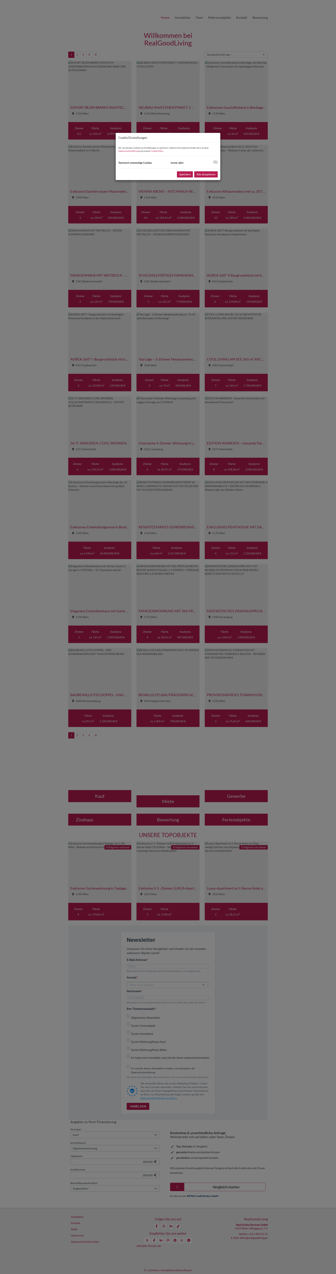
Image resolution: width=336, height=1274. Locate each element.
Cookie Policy (157, 151)
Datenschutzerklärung (128, 151)
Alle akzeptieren (206, 174)
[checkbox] (215, 161)
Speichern (185, 174)
